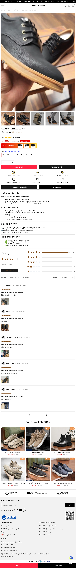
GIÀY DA (17, 10)
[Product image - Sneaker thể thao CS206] (13, 439)
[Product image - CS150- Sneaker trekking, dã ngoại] (13, 469)
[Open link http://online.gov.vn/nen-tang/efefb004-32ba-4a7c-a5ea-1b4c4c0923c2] (8, 517)
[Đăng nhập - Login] (69, 6)
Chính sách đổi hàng (45, 532)
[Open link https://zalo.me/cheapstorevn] (20, 510)
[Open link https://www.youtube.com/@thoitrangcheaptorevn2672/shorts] (24, 510)
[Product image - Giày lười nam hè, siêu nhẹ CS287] (38, 469)
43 (42, 415)
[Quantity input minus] (3, 162)
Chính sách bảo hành (45, 535)
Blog (2, 532)
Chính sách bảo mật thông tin (47, 526)
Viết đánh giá (10, 270)
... (39, 415)
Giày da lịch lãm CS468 (29, 10)
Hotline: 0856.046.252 (7, 545)
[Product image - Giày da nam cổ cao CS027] (63, 439)
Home (4, 10)
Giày (10, 10)
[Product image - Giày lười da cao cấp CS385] (63, 469)
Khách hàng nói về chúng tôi (10, 529)
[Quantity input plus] (12, 162)
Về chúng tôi (5, 526)
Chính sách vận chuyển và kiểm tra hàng (51, 529)
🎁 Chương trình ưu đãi (8, 535)
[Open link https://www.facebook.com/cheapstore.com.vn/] (16, 510)
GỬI (70, 505)
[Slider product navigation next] (70, 457)
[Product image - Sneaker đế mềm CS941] (38, 439)
